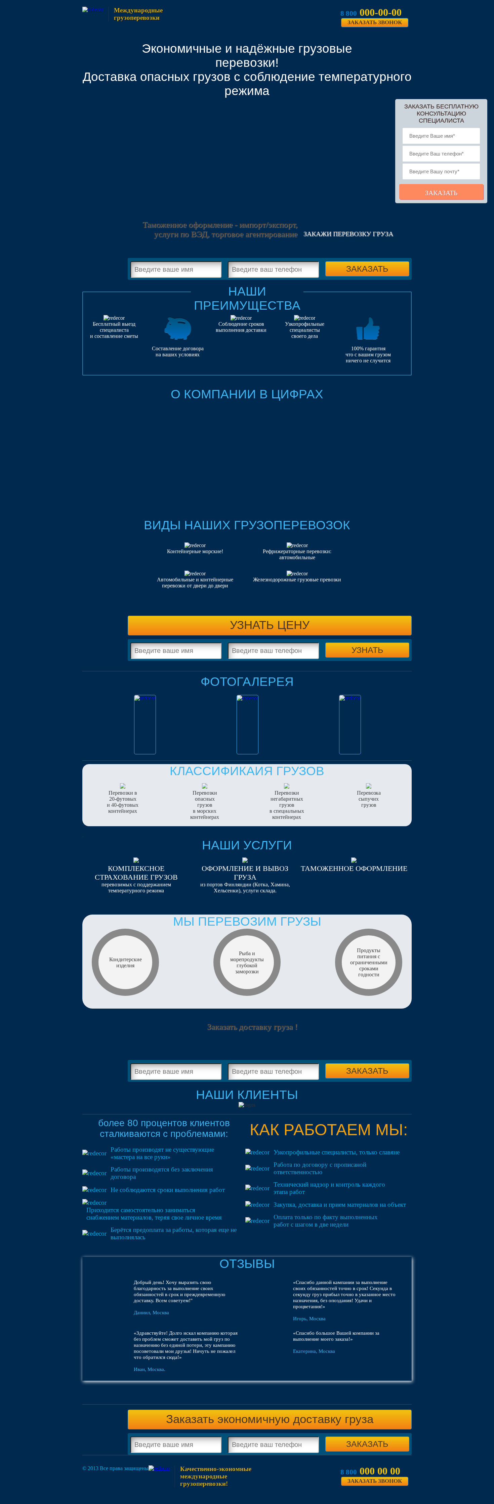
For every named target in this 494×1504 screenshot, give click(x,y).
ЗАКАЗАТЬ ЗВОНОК (374, 22)
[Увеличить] (145, 724)
